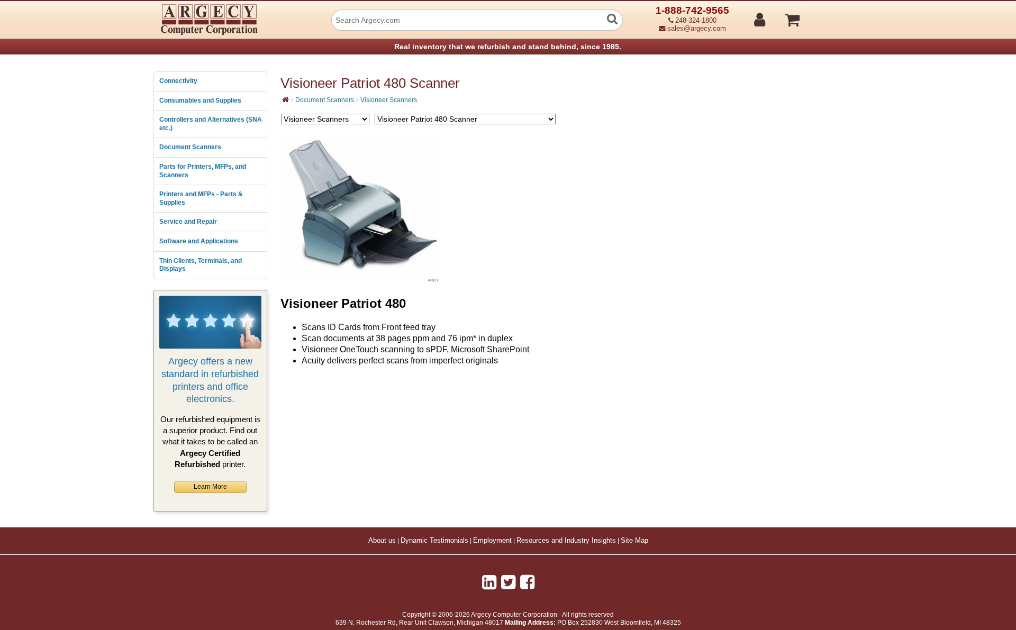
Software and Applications (198, 241)
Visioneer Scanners (388, 100)
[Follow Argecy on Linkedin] (489, 582)
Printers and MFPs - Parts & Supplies (201, 198)
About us (382, 540)
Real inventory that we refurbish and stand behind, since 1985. (507, 46)
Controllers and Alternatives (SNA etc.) (210, 124)
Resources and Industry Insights (566, 540)
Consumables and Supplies (200, 100)
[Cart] (832, 15)
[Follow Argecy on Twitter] (508, 582)
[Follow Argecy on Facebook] (527, 582)
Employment (492, 540)
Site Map (634, 540)
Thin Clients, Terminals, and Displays (200, 265)
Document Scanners (190, 147)
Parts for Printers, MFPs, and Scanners (202, 171)
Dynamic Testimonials (434, 540)
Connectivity (178, 81)
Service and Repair (188, 221)
